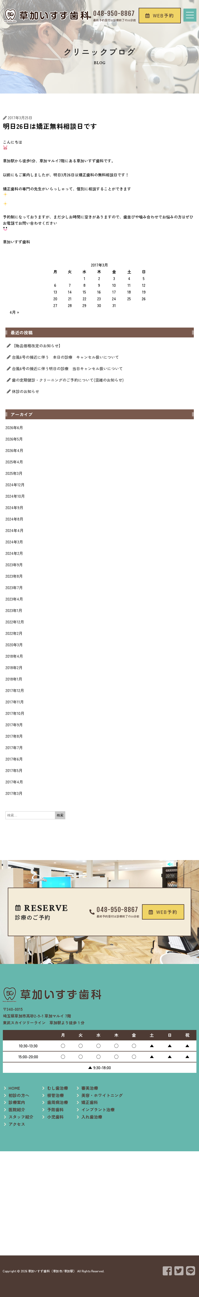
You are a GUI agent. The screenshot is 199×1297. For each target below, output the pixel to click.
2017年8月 (14, 736)
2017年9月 (14, 724)
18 (129, 292)
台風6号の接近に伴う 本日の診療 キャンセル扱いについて (65, 357)
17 (114, 292)
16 (99, 292)
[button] (160, 15)
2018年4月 (14, 656)
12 (143, 285)
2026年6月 (14, 427)
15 (84, 292)
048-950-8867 (114, 13)
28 (70, 305)
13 (55, 292)
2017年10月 (14, 713)
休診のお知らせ (25, 391)
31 (114, 305)
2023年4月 (14, 599)
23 (99, 298)
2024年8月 (14, 519)
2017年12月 (14, 690)
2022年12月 (14, 621)
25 (129, 298)
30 (99, 305)
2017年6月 (14, 759)
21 (70, 298)
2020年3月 (14, 644)
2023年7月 (14, 587)
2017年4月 (14, 781)
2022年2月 (14, 633)
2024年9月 (14, 507)
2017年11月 (14, 701)
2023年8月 (14, 576)
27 (55, 305)
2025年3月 (14, 473)
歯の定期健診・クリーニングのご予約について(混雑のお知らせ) (68, 380)
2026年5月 (14, 439)
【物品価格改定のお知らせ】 (37, 345)
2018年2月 (14, 667)
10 (114, 285)
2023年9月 (14, 564)
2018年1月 (13, 679)
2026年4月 (14, 450)
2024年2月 (14, 553)
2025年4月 (14, 461)
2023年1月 (13, 610)
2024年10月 (15, 496)
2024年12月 (15, 484)
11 (129, 285)
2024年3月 (14, 541)
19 (144, 292)
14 (70, 292)
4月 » (14, 312)
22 (84, 298)
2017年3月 (14, 793)
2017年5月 (14, 770)
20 (55, 298)
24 (114, 298)
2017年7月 (14, 747)
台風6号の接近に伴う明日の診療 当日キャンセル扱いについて (67, 368)
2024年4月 (14, 530)
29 (84, 305)
